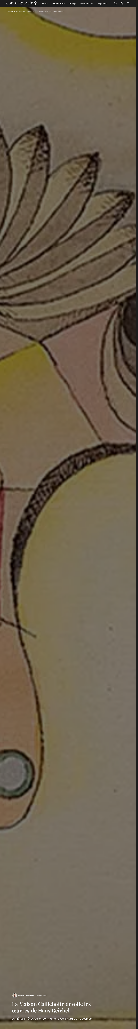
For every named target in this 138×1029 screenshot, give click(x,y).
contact (128, 3)
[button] (115, 3)
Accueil (9, 11)
